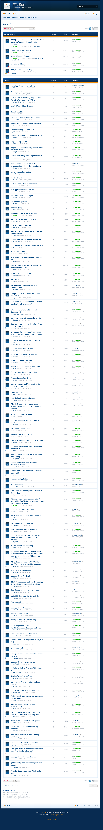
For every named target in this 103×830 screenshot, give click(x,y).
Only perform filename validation (24, 372)
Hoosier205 (16, 604)
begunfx (15, 298)
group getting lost (18, 648)
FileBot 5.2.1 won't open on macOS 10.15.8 (27, 136)
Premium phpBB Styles (57, 815)
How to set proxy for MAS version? (24, 634)
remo (14, 270)
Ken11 (15, 708)
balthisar (15, 759)
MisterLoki (16, 180)
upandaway (16, 424)
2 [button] (92, 29)
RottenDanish (17, 241)
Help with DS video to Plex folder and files (27, 440)
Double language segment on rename (25, 366)
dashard (15, 368)
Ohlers (15, 586)
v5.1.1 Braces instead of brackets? (24, 529)
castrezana (16, 481)
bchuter (15, 160)
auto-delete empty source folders (24, 219)
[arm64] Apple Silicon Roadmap (23, 106)
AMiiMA (76, 420)
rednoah (15, 46)
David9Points (17, 487)
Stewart (15, 204)
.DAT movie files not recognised (23, 196)
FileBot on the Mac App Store (22, 50)
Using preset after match (21, 172)
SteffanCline (16, 664)
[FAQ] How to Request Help (21, 70)
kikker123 (16, 578)
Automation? (16, 602)
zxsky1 (15, 152)
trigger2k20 (16, 700)
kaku (14, 475)
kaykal (15, 467)
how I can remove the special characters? (27, 318)
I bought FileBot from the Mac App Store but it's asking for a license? (27, 750)
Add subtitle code (18, 251)
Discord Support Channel (20, 56)
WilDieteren (16, 616)
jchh (14, 132)
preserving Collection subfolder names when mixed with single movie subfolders (27, 333)
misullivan (16, 394)
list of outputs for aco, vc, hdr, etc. (24, 354)
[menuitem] (15, 13)
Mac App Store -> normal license (23, 757)
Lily (13, 253)
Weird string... (16, 392)
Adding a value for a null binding (23, 620)
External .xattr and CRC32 (21, 273)
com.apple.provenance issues (22, 190)
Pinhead (15, 290)
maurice (15, 186)
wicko (14, 114)
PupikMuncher (17, 692)
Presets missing (17, 485)
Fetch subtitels (17, 178)
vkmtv (14, 126)
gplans (15, 410)
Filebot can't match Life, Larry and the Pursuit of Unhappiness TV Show (26, 99)
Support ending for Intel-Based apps (25, 118)
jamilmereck (16, 566)
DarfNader (16, 235)
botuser (15, 519)
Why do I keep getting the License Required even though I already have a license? (26, 406)
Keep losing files (17, 112)
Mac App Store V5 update (21, 608)
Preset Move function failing (22, 545)
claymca (15, 775)
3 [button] (94, 29)
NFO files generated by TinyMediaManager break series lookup (26, 627)
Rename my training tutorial (22, 434)
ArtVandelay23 (17, 102)
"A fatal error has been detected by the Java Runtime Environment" (26, 303)
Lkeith (14, 174)
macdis (15, 306)
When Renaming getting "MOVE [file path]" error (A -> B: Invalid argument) (26, 563)
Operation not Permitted (21, 225)
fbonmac (15, 717)
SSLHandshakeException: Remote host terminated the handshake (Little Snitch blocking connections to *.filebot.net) (27, 553)
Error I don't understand (20, 428)
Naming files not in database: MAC (24, 213)
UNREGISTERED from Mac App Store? (25, 743)
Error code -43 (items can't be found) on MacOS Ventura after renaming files (26, 713)
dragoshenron (17, 672)
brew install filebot (18, 64)
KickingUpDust (17, 88)
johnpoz (15, 745)
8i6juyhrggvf (16, 542)
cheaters (15, 275)
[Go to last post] (80, 40)
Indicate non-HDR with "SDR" (22, 348)
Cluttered (15, 495)
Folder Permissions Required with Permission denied (24, 463)
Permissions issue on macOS (22, 523)
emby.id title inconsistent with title (25, 596)
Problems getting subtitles (21, 92)
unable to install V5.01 (19, 614)
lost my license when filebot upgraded (26, 124)
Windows (37, 46)
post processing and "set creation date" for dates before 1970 (26, 385)
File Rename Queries (19, 202)
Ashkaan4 (16, 380)
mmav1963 (16, 120)
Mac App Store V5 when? (20, 576)
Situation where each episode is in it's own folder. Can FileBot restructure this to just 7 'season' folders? (27, 501)
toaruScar (16, 636)
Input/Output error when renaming (25, 690)
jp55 (14, 247)
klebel (14, 143)
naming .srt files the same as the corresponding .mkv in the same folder (26, 165)
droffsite (15, 558)
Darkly (14, 374)
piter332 (15, 320)
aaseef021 (16, 644)
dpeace (15, 686)
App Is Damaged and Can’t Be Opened (25, 720)
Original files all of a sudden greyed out (26, 239)
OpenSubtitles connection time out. (25, 590)
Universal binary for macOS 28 (22, 130)
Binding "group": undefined (21, 207)
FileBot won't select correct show (24, 184)
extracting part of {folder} (21, 414)
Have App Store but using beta (23, 86)
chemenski (16, 138)
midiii (14, 261)
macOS (7, 24)
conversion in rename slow (21, 570)
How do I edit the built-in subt (23, 398)
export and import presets (21, 360)
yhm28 (15, 168)
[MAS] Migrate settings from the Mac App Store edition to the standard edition (27, 583)
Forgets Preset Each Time (21, 378)
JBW (14, 209)
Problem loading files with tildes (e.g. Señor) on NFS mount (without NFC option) (25, 537)
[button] (97, 28)
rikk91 (14, 450)
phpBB (44, 812)
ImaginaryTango (18, 314)
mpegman (16, 459)
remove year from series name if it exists (27, 245)
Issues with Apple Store (20, 479)
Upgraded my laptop (19, 141)
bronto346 (16, 227)
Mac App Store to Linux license (23, 662)
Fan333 (15, 94)
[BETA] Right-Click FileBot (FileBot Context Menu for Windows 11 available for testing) (27, 42)
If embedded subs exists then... (23, 509)
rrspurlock (16, 400)
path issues (15, 279)
